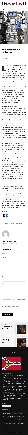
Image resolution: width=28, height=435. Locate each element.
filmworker (13, 221)
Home (3, 429)
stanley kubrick (18, 223)
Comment (4, 257)
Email (3, 283)
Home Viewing (20, 221)
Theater (20, 429)
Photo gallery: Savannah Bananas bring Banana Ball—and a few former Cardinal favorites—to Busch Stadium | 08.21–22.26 (14, 423)
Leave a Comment (6, 61)
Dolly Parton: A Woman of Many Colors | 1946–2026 (13, 390)
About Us (8, 430)
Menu (4, 9)
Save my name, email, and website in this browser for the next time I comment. (13, 300)
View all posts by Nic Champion (9, 243)
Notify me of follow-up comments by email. (10, 306)
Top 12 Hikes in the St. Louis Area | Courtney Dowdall (14, 381)
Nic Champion (6, 56)
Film (11, 429)
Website (3, 289)
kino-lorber (5, 223)
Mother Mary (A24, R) (7, 392)
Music (7, 429)
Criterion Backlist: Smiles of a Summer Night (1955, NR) (14, 411)
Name (3, 276)
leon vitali (11, 223)
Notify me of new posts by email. (8, 310)
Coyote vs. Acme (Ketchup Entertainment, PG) (12, 389)
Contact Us (14, 430)
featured (7, 221)
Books (3, 430)
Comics (15, 429)
